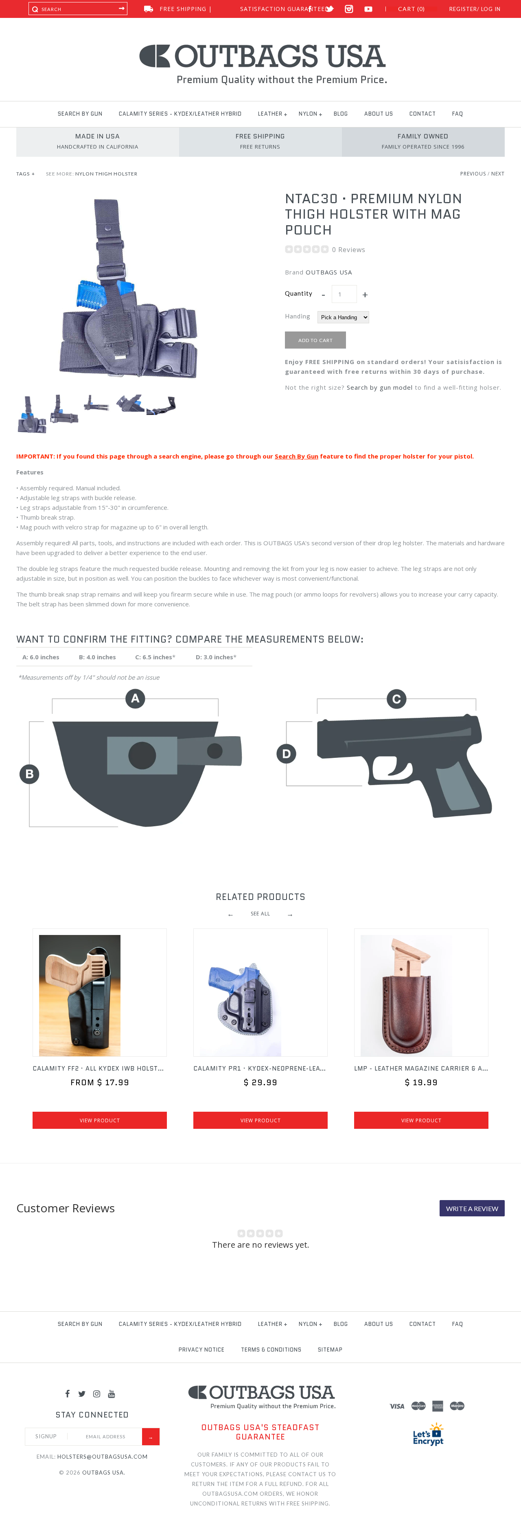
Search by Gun (80, 114)
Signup (46, 1436)
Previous (473, 173)
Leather (270, 114)
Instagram (349, 9)
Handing (298, 316)
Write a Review (472, 1208)
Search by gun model (380, 387)
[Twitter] (82, 1393)
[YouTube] (111, 1393)
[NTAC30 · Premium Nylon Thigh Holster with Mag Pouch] (126, 196)
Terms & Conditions (271, 1350)
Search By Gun (296, 456)
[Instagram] (96, 1393)
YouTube (368, 9)
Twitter (329, 9)
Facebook (310, 9)
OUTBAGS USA (329, 272)
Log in (491, 9)
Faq (457, 114)
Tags (25, 174)
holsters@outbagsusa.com (102, 1456)
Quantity (299, 293)
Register (463, 9)
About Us (378, 114)
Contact (422, 114)
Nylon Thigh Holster (106, 174)
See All (260, 913)
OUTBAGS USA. (103, 1472)
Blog (341, 114)
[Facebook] (67, 1393)
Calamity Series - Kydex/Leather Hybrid (180, 114)
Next (498, 173)
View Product (100, 1120)
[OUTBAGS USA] (261, 46)
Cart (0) (411, 9)
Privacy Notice (202, 1350)
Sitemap (330, 1350)
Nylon (308, 114)
